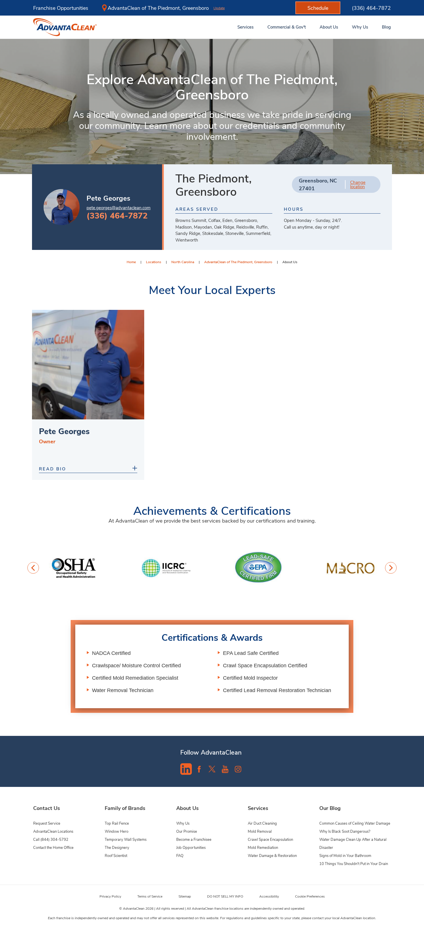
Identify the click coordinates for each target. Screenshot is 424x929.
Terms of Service (149, 896)
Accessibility (269, 896)
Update (219, 7)
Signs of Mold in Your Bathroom (345, 855)
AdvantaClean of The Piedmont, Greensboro (238, 261)
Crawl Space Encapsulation (270, 839)
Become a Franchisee (193, 839)
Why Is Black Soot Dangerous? (344, 831)
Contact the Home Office (53, 847)
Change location (357, 184)
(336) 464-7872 (371, 7)
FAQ (179, 855)
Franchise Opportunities (60, 7)
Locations (153, 261)
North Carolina (182, 261)
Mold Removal (260, 831)
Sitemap (185, 896)
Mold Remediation (263, 847)
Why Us (183, 823)
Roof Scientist (116, 855)
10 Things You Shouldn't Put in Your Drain (353, 863)
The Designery (117, 847)
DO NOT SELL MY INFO (225, 896)
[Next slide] (391, 568)
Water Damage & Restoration (272, 855)
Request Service (46, 823)
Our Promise (186, 831)
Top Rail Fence (117, 823)
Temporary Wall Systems (126, 839)
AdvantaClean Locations (53, 831)
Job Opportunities (191, 847)
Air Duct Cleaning (262, 823)
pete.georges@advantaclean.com (119, 207)
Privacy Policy (110, 896)
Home (131, 261)
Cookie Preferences (310, 896)
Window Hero (116, 831)
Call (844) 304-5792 (50, 839)
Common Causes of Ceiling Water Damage (354, 823)
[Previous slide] (33, 568)
